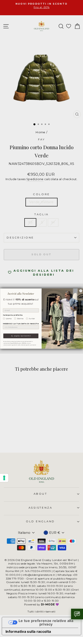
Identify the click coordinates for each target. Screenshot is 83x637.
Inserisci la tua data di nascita (21, 323)
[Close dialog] (80, 291)
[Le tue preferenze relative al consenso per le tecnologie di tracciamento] (4, 478)
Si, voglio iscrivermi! (21, 336)
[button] (77, 614)
